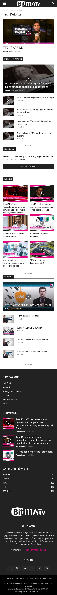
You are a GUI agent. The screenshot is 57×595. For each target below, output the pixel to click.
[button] (4, 3)
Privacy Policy (35, 578)
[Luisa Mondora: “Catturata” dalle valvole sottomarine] (8, 124)
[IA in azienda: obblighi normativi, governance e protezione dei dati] (15, 249)
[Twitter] (39, 568)
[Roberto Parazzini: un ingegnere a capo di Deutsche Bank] (8, 112)
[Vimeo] (47, 568)
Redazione (7, 51)
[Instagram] (17, 568)
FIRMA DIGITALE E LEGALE (28, 316)
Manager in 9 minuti (12, 391)
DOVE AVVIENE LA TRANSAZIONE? (32, 351)
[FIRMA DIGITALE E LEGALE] (8, 319)
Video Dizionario (10, 399)
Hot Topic (7, 383)
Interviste (7, 387)
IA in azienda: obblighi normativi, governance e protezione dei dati (13, 263)
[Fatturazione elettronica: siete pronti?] (8, 342)
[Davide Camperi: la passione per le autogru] (8, 100)
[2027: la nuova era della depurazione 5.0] (42, 249)
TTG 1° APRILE (13, 47)
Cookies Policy (22, 578)
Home (5, 10)
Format (6, 395)
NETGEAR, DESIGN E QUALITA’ (30, 328)
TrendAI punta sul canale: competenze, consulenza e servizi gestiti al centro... (41, 207)
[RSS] (32, 568)
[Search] (53, 3)
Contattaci (10, 578)
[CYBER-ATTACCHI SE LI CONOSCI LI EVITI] (28, 296)
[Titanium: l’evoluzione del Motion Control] (15, 222)
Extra (5, 403)
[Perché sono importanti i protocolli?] (42, 222)
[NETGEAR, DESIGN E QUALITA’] (8, 331)
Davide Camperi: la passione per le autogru (35, 98)
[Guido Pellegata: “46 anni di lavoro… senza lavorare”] (8, 136)
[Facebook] (10, 568)
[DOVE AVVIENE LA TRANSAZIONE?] (8, 354)
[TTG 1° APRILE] (28, 31)
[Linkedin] (25, 568)
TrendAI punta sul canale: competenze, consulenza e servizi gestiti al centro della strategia (33, 440)
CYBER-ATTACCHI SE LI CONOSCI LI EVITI (28, 305)
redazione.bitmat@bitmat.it (34, 549)
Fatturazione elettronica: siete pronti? (33, 340)
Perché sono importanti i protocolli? (34, 451)
